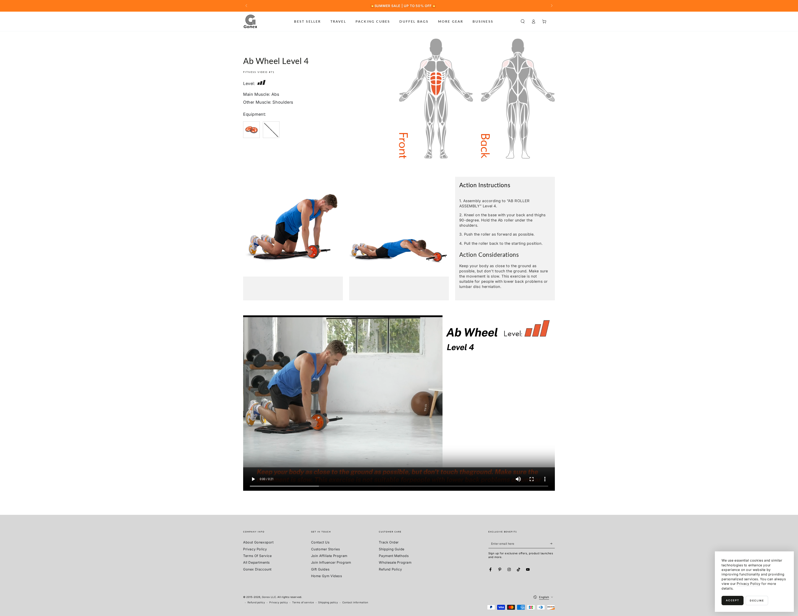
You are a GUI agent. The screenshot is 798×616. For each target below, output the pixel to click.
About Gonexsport (258, 542)
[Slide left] (246, 6)
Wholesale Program (395, 562)
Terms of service (303, 602)
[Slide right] (551, 6)
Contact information (355, 602)
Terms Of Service (257, 556)
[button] (522, 21)
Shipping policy (328, 602)
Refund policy (256, 602)
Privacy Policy (255, 549)
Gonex (266, 597)
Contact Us (320, 542)
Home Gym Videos (326, 576)
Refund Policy (390, 569)
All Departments (256, 562)
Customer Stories (325, 549)
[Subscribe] (552, 543)
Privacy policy (278, 602)
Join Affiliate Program (329, 556)
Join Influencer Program (331, 562)
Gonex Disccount (257, 569)
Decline (757, 600)
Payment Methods (394, 556)
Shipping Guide (391, 549)
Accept (732, 600)
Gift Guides (320, 569)
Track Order (389, 542)
